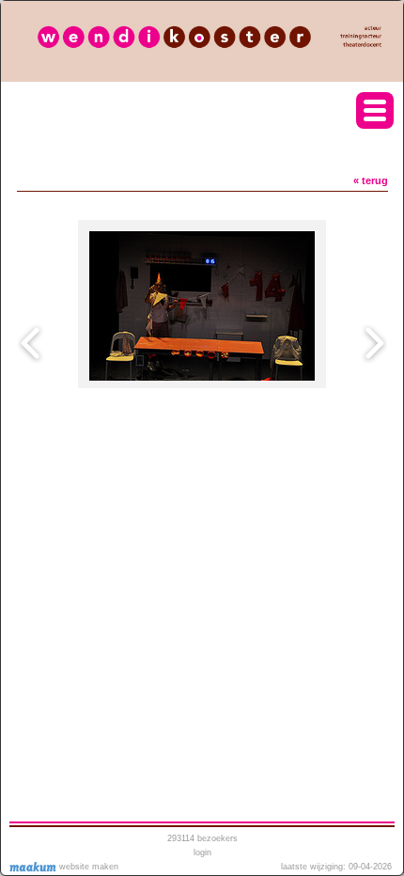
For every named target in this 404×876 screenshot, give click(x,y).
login (202, 852)
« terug (370, 180)
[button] (375, 110)
